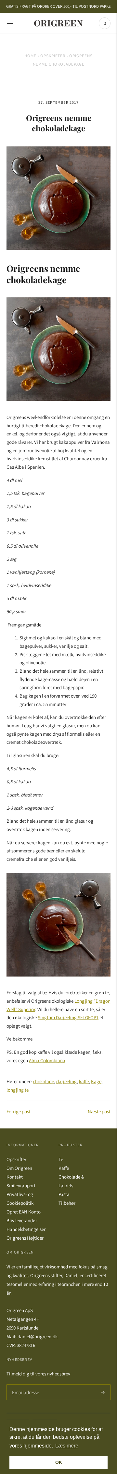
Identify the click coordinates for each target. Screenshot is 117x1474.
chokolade (43, 1081)
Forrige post (18, 1111)
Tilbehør (66, 1203)
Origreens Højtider (25, 1238)
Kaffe (63, 1168)
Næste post (99, 1111)
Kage (96, 1081)
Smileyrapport (20, 1185)
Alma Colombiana (47, 1060)
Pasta (64, 1194)
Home (30, 56)
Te (60, 1159)
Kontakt (14, 1177)
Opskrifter (52, 56)
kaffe (84, 1081)
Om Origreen (19, 1168)
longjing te (17, 1090)
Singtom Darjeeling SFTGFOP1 (68, 1017)
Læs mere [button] (66, 1445)
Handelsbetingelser (26, 1229)
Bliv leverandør (21, 1220)
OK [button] (58, 1462)
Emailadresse (24, 1384)
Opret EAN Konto (23, 1212)
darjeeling (66, 1081)
